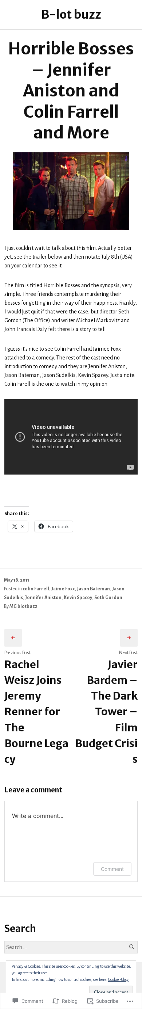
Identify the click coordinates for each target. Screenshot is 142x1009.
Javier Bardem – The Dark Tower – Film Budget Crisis (106, 712)
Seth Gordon (108, 597)
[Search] (132, 947)
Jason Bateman (93, 588)
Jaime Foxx (63, 588)
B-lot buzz (71, 14)
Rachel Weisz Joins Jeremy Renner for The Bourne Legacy (36, 712)
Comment (112, 869)
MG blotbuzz (23, 606)
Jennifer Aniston (43, 597)
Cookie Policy (118, 979)
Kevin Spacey (78, 597)
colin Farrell (36, 588)
